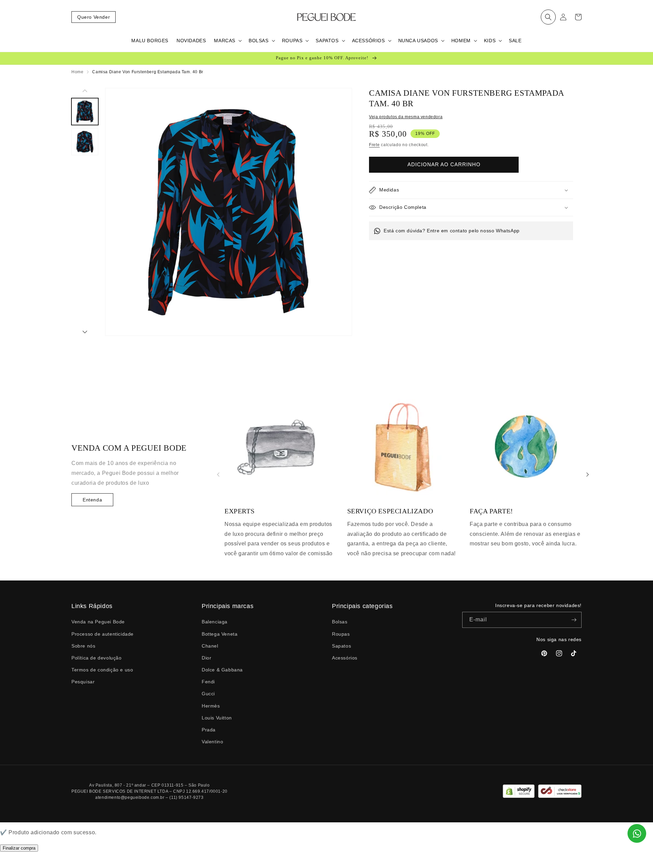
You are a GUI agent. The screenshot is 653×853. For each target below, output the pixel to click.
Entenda (92, 499)
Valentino (212, 741)
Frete (374, 144)
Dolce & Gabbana (222, 669)
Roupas (341, 634)
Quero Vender (93, 17)
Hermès (211, 706)
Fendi (208, 681)
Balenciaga (215, 621)
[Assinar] (573, 620)
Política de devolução (96, 658)
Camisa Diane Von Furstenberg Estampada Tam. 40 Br (147, 71)
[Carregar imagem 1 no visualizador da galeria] (84, 111)
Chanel (210, 646)
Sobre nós (83, 646)
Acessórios (344, 658)
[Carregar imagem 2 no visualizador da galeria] (84, 141)
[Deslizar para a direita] (84, 332)
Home (77, 71)
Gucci (208, 693)
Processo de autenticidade (102, 634)
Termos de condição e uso (102, 669)
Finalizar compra (19, 848)
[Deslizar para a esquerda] (84, 91)
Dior (206, 658)
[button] (548, 17)
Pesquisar (83, 681)
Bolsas (340, 621)
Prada (209, 729)
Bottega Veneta (219, 634)
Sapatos (341, 646)
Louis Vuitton (217, 717)
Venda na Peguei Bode (98, 621)
